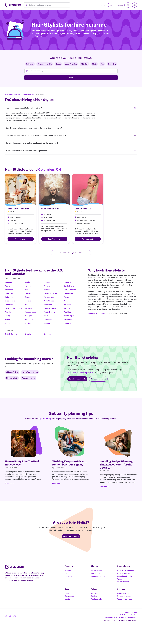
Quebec (47, 334)
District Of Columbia (13, 308)
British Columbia (12, 334)
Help (67, 593)
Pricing (94, 596)
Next (71, 77)
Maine (27, 305)
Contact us (69, 596)
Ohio (46, 316)
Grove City (112, 64)
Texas (66, 297)
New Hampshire (50, 293)
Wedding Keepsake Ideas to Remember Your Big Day (69, 463)
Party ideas (96, 573)
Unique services (124, 596)
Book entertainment (125, 570)
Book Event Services (12, 94)
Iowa (26, 290)
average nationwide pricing (80, 372)
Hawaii (7, 319)
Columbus (29, 64)
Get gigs (94, 593)
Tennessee (68, 293)
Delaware (9, 305)
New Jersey (49, 297)
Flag (102, 64)
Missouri (47, 282)
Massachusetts (31, 312)
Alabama (8, 282)
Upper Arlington (71, 64)
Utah (66, 301)
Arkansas (9, 290)
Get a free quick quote (77, 379)
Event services (123, 593)
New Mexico (49, 301)
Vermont (67, 305)
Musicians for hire (124, 576)
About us (68, 570)
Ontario (28, 334)
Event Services (28, 94)
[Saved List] (128, 4)
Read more (9, 483)
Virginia (67, 308)
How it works (96, 570)
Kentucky (28, 297)
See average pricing (98, 379)
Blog (67, 573)
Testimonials (96, 599)
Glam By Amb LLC (83, 209)
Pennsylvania (69, 282)
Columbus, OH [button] (49, 169)
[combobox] (48, 5)
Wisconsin (68, 319)
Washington (68, 312)
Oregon (47, 323)
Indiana (28, 286)
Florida (8, 312)
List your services (116, 5)
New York (48, 305)
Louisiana (28, 301)
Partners (68, 576)
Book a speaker (123, 573)
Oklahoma (48, 319)
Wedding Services (28, 378)
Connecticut (10, 301)
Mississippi (29, 323)
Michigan (28, 316)
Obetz (94, 64)
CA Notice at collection (128, 615)
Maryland (28, 308)
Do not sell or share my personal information (120, 617)
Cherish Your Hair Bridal (18, 209)
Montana (47, 286)
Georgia (8, 316)
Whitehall (84, 64)
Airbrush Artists (12, 372)
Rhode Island (69, 286)
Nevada (47, 290)
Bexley (58, 64)
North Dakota (49, 312)
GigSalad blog (44, 419)
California (9, 293)
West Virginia (69, 316)
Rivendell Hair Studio (51, 209)
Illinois (27, 282)
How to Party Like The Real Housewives (22, 463)
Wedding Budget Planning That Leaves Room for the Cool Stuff (116, 464)
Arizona (8, 286)
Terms (126, 612)
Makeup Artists (12, 378)
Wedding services (124, 599)
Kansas (28, 293)
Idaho (7, 323)
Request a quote (98, 576)
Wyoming (67, 323)
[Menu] (134, 4)
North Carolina (50, 308)
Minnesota (29, 319)
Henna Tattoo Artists (30, 372)
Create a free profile (71, 536)
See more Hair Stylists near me (71, 253)
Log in (103, 5)
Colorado (9, 297)
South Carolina (70, 290)
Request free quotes (96, 313)
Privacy (134, 612)
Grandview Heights (45, 64)
